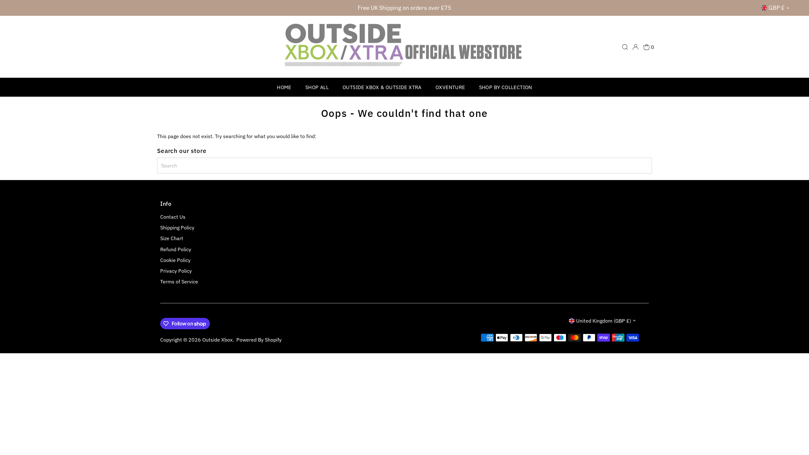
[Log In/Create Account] (635, 47)
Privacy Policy (176, 271)
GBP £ (777, 7)
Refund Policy (175, 249)
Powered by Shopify (259, 340)
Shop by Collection (505, 87)
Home (284, 87)
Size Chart (171, 238)
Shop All (317, 87)
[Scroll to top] (796, 437)
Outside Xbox (217, 340)
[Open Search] (625, 47)
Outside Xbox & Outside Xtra (382, 87)
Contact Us (173, 217)
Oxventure (450, 87)
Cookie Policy (175, 260)
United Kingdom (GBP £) (603, 321)
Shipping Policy (177, 227)
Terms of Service (179, 281)
